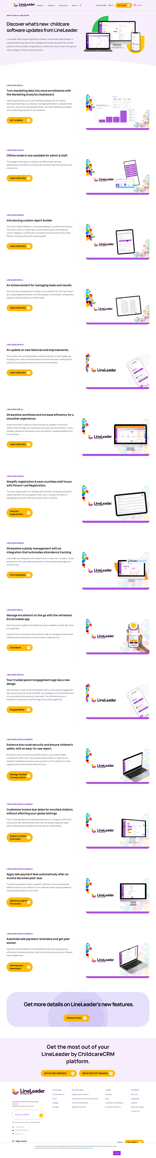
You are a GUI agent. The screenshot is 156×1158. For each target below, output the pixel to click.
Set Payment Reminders (16, 967)
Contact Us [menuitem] (135, 1111)
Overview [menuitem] (108, 1094)
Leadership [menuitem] (135, 1099)
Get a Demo (122, 5)
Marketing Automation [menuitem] (80, 1094)
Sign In (110, 5)
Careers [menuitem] (134, 1103)
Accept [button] (117, 1153)
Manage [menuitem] (56, 1107)
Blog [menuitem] (107, 1099)
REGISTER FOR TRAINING (95, 1073)
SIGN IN (120, 1142)
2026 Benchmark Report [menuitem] (114, 1103)
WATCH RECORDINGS (55, 1073)
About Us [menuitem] (134, 1094)
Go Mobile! (15, 647)
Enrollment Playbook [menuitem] (113, 1107)
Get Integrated (17, 574)
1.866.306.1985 (101, 5)
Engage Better (17, 709)
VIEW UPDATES (18, 178)
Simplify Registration (16, 513)
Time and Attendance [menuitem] (80, 1103)
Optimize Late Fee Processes (19, 902)
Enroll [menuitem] (55, 1099)
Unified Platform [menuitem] (58, 1094)
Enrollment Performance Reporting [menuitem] (85, 1099)
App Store (42, 699)
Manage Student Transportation (18, 776)
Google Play (56, 699)
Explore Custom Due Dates (18, 837)
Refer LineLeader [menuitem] (137, 1107)
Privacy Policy (89, 1148)
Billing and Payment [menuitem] (79, 1107)
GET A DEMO (16, 120)
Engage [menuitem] (55, 1103)
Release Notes (74, 1017)
